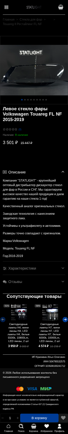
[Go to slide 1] (22, 99)
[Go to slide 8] (43, 99)
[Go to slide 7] (40, 99)
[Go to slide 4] (31, 99)
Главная (9, 19)
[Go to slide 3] (28, 99)
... (49, 19)
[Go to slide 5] (34, 99)
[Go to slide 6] (37, 99)
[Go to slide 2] (25, 99)
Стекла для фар (31, 19)
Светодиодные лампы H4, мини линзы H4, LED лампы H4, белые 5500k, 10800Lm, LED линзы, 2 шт (18, 333)
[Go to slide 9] (46, 99)
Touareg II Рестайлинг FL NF (22, 24)
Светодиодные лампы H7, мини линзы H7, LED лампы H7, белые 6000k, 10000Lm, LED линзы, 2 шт (50, 333)
